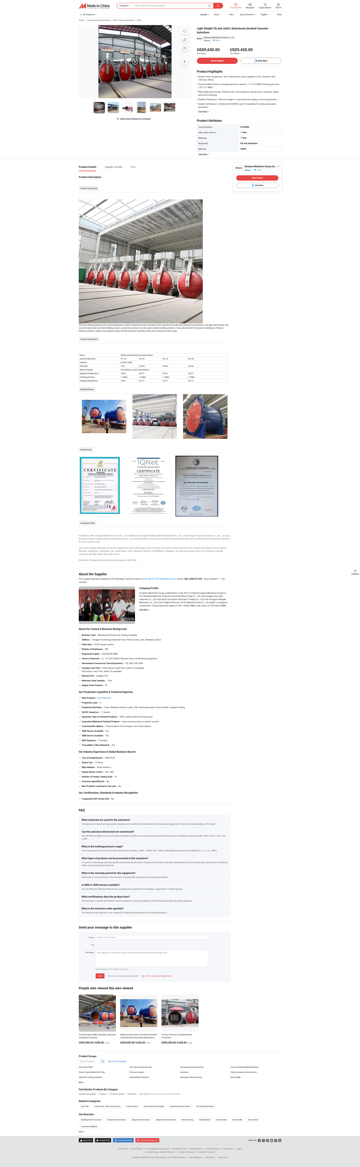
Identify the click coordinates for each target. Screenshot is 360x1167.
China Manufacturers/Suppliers (157, 1149)
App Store (86, 1140)
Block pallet (236, 1077)
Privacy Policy (223, 1157)
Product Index (228, 1149)
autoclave (184, 1072)
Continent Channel (213, 1149)
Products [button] (124, 5)
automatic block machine (191, 1077)
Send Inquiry (217, 60)
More (81, 1131)
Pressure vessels (136, 1072)
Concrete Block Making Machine (244, 1067)
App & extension (247, 14)
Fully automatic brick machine (244, 1072)
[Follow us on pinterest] (275, 1140)
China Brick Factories (116, 1119)
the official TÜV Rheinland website (160, 578)
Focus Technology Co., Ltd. (160, 1157)
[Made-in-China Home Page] (94, 6)
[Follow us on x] (263, 1140)
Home (81, 20)
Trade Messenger (123, 1140)
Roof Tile (85, 1106)
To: (93, 945)
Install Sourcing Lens (149, 1140)
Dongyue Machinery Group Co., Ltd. (219, 37)
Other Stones (132, 1106)
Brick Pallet (237, 1119)
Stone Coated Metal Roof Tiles (92, 1072)
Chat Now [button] (262, 60)
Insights (239, 1149)
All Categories (88, 14)
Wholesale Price (197, 1149)
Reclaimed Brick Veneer (180, 1106)
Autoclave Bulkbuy (89, 1126)
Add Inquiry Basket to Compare (135, 118)
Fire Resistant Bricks (205, 1106)
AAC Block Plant (86, 1067)
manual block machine (139, 1077)
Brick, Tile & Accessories (123, 20)
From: (91, 937)
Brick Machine (104, 697)
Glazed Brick (204, 1119)
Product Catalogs (118, 1061)
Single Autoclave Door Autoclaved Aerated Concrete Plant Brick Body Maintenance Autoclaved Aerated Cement (138, 1037)
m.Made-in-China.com (186, 1152)
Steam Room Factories (166, 1119)
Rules (279, 14)
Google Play (103, 1140)
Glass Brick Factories (141, 1119)
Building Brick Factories (91, 1119)
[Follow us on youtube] (271, 1140)
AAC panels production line (191, 1067)
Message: (90, 952)
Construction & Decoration (98, 20)
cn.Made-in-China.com (206, 1152)
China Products (137, 1149)
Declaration (209, 1157)
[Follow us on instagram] (267, 1140)
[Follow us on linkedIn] (279, 1140)
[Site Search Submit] (218, 6)
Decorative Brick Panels (154, 1106)
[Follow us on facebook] (259, 1140)
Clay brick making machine (90, 1077)
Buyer (216, 14)
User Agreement (195, 1157)
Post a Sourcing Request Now (157, 976)
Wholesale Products (180, 1149)
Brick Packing (187, 1119)
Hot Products (123, 1149)
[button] (209, 5)
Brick (139, 20)
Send (100, 976)
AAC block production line (140, 1067)
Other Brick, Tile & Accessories (107, 1106)
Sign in (278, 7)
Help (231, 14)
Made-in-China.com (168, 1152)
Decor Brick (253, 1119)
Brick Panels (221, 1119)
